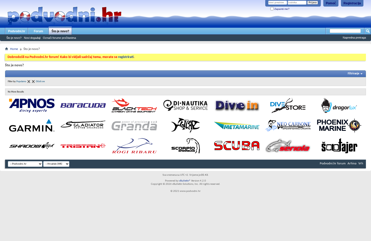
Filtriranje (353, 73)
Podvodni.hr (16, 31)
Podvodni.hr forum (333, 163)
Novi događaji (32, 37)
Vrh (360, 163)
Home (14, 49)
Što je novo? (60, 31)
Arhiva (352, 163)
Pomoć (331, 3)
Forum (38, 31)
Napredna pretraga (354, 37)
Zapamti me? (281, 9)
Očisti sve (40, 81)
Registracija (352, 3)
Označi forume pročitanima (59, 37)
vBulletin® (185, 180)
